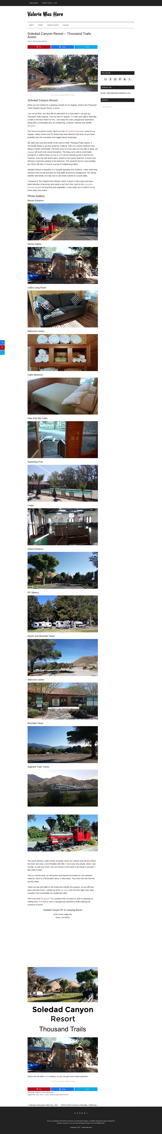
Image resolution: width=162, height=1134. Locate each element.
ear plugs (65, 890)
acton (37, 1094)
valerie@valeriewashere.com (118, 93)
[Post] (2, 352)
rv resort (46, 1094)
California (38, 1092)
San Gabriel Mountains (75, 131)
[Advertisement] (117, 51)
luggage (31, 152)
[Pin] (2, 347)
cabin (41, 1094)
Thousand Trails (47, 899)
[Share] (2, 342)
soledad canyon (54, 1094)
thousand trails (64, 1094)
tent (72, 117)
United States (50, 1092)
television (31, 126)
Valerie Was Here (45, 14)
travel (47, 1076)
